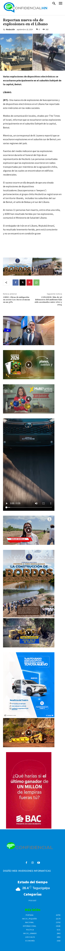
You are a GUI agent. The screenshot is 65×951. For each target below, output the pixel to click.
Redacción (10, 29)
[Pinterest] (29, 282)
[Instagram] (32, 863)
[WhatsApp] (36, 282)
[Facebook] (16, 282)
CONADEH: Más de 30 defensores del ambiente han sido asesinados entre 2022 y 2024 (48, 301)
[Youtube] (38, 863)
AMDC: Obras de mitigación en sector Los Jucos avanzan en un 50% (16, 299)
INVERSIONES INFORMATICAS (34, 870)
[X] (23, 282)
